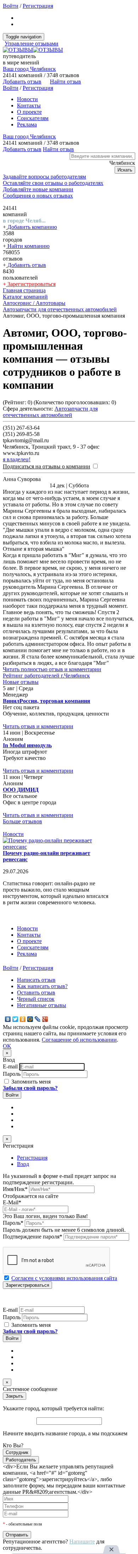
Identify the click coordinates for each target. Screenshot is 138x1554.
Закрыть (14, 1396)
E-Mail (12, 1202)
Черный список (35, 999)
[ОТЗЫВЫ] (33, 50)
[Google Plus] (45, 1019)
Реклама (27, 124)
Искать (124, 170)
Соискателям (32, 118)
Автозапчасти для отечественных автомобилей (50, 412)
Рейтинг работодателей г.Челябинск (46, 676)
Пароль (12, 1074)
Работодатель (21, 1459)
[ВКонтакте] (8, 1019)
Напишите (82, 1541)
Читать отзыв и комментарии (38, 726)
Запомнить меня (30, 1082)
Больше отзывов (22, 821)
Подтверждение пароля (32, 1237)
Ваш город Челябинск (29, 69)
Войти (10, 6)
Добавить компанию (31, 227)
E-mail (10, 1066)
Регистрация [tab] (32, 1158)
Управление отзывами (31, 43)
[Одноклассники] (23, 1019)
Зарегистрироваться (31, 284)
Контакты (29, 105)
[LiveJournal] (37, 1019)
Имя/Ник (15, 1189)
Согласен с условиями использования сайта (64, 1278)
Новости (27, 99)
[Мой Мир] (30, 1019)
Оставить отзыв (36, 993)
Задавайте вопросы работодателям (44, 177)
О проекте (29, 112)
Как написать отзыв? (42, 986)
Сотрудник (17, 1452)
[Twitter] (15, 1019)
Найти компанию (28, 246)
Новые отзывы (21, 682)
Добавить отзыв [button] (22, 82)
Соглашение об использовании (79, 1040)
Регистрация (38, 6)
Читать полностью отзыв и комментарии (52, 669)
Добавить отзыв (26, 265)
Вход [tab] (23, 1164)
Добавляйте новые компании (38, 189)
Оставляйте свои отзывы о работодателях (53, 183)
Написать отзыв (36, 980)
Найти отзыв (65, 82)
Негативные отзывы (41, 1005)
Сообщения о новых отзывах (38, 196)
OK (7, 1046)
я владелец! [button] (16, 459)
